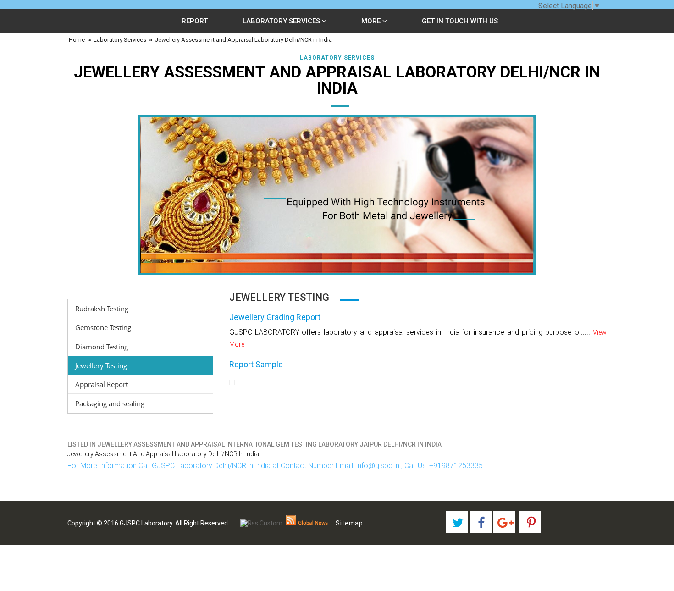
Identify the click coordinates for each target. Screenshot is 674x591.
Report (195, 21)
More (371, 21)
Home (76, 39)
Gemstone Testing (103, 327)
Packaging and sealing (109, 403)
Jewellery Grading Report (274, 317)
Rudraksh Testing (101, 308)
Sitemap (349, 523)
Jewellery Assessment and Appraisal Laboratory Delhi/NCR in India (243, 39)
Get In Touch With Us (460, 21)
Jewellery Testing (101, 365)
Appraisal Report (101, 384)
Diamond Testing (101, 346)
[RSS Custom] (261, 523)
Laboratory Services (282, 21)
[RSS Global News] (307, 523)
